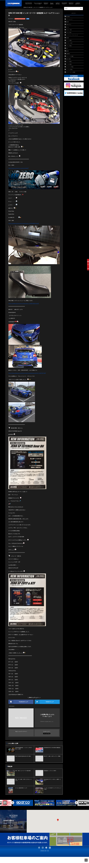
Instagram (43, 847)
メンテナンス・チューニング (16, 7)
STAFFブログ (68, 24)
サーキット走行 (69, 43)
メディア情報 (68, 45)
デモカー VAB (69, 29)
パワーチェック (69, 19)
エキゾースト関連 (69, 56)
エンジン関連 (68, 40)
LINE (50, 847)
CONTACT (58, 3)
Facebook (39, 847)
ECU (67, 48)
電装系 (67, 21)
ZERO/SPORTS (64, 3)
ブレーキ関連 (68, 61)
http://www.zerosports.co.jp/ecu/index (17, 168)
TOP (7, 7)
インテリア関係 (69, 69)
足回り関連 (68, 59)
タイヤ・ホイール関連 (70, 72)
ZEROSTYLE (71, 3)
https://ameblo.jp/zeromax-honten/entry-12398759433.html (23, 303)
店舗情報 (68, 53)
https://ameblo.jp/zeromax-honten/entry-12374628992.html (23, 223)
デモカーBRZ (68, 32)
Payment (51, 3)
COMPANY (77, 3)
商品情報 (68, 16)
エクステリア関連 (69, 66)
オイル (67, 27)
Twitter (46, 847)
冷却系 (28, 18)
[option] (44, 803)
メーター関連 (68, 64)
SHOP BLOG (46, 3)
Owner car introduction (38, 3)
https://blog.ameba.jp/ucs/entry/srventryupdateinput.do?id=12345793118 (26, 373)
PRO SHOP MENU (28, 3)
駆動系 (67, 51)
